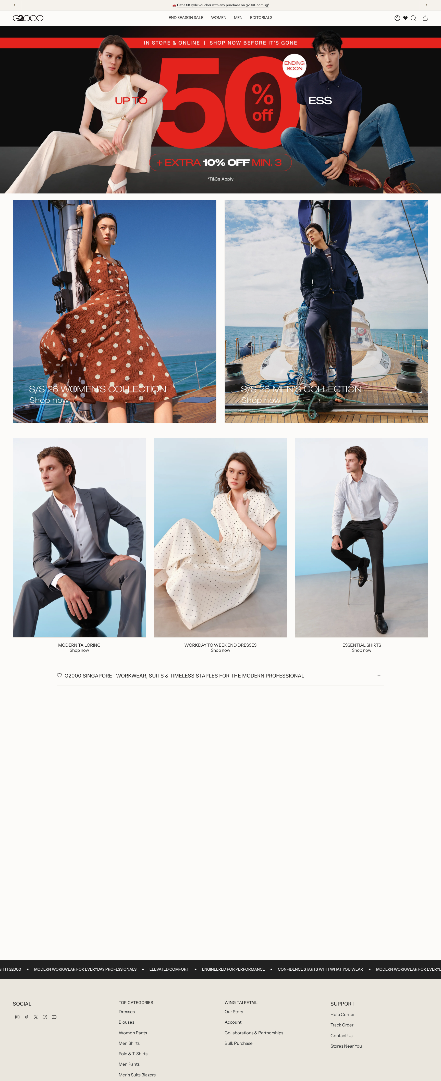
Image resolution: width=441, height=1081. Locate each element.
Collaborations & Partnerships (254, 1032)
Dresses (127, 1011)
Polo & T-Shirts (133, 1053)
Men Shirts (129, 1043)
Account (233, 1022)
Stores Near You (346, 1046)
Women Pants (133, 1032)
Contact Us (341, 1035)
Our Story (234, 1011)
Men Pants (129, 1064)
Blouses (126, 1022)
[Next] (426, 5)
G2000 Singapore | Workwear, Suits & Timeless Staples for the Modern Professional (184, 676)
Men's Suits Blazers (137, 1074)
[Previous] (15, 5)
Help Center (342, 1014)
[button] (218, 18)
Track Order (341, 1024)
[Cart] (425, 18)
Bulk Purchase (239, 1043)
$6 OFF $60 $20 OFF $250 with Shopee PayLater (220, 5)
